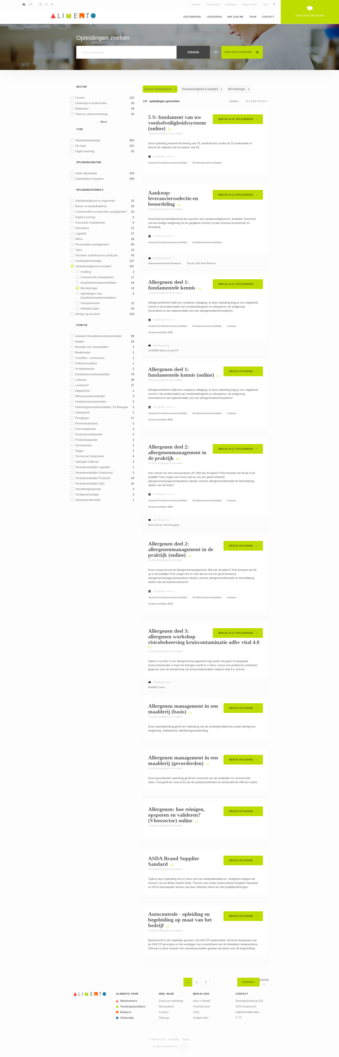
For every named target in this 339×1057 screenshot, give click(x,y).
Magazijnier (82, 390)
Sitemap (195, 4)
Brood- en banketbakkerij (91, 206)
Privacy (185, 1039)
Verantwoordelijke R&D (90, 483)
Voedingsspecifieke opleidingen (92, 28)
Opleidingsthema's (89, 189)
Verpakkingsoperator (88, 489)
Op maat (80, 145)
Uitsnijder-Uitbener (87, 461)
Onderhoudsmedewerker (90, 401)
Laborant (80, 379)
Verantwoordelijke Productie (93, 478)
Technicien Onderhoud (89, 456)
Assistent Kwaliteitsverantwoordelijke (98, 336)
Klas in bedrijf (201, 1000)
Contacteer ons (247, 1012)
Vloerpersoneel (90, 303)
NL (24, 4)
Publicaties (231, 4)
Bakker (79, 341)
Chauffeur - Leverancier (90, 357)
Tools (266, 4)
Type (79, 129)
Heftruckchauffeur (86, 363)
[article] (135, 1001)
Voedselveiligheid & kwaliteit (93, 266)
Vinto (196, 1012)
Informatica (220, 28)
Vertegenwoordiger (87, 494)
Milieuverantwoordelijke (90, 396)
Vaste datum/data (86, 173)
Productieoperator (86, 439)
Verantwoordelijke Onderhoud (94, 472)
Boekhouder (83, 352)
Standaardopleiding (87, 140)
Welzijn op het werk (87, 314)
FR (30, 4)
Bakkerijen (82, 108)
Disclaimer (174, 1039)
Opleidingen (192, 16)
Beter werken (249, 4)
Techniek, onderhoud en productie (96, 255)
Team (252, 16)
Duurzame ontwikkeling (90, 222)
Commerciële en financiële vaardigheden (101, 211)
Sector (81, 86)
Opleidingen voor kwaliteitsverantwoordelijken (98, 295)
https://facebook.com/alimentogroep (40, 4)
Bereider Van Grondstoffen (91, 347)
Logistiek (81, 233)
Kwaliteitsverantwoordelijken (99, 282)
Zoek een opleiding (171, 1000)
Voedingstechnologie (88, 260)
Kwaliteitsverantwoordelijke (92, 374)
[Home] (169, 16)
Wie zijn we (235, 16)
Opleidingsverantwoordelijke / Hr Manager (101, 407)
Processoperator (85, 428)
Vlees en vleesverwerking (91, 114)
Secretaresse (83, 445)
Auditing (86, 271)
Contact (268, 16)
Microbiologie (89, 288)
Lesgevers (214, 16)
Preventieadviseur (86, 423)
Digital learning (84, 151)
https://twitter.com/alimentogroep (46, 4)
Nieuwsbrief (212, 4)
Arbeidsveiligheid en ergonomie (95, 200)
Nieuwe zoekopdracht (158, 89)
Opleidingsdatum (88, 162)
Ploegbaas (82, 418)
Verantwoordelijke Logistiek (92, 467)
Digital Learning (85, 217)
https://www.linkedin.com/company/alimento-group (52, 4)
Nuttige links (201, 1017)
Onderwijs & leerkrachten (91, 103)
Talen (78, 249)
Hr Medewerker (84, 368)
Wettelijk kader (90, 308)
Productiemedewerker (89, 434)
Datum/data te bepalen (89, 178)
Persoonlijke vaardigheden (92, 244)
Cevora (79, 97)
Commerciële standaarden (97, 277)
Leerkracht (81, 385)
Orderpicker (82, 412)
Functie (81, 325)
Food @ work (201, 1006)
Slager (79, 450)
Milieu (146, 28)
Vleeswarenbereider (88, 499)
